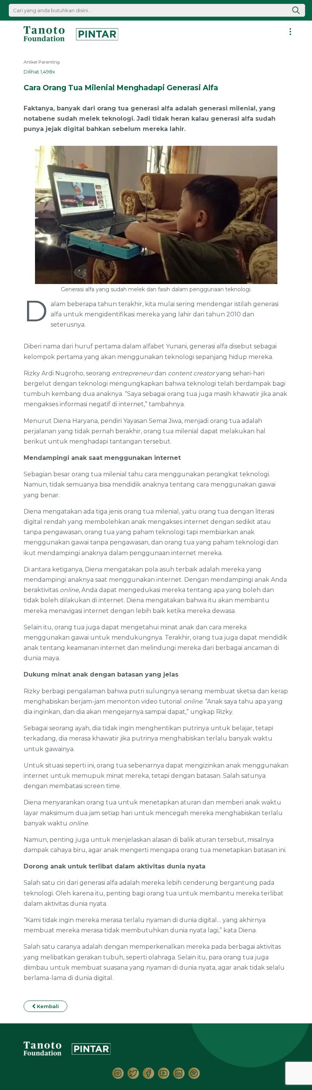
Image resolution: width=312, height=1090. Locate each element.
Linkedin (179, 1073)
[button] (296, 10)
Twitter (133, 1073)
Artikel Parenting (42, 62)
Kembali (47, 1006)
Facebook (148, 1073)
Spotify (194, 1073)
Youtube (163, 1073)
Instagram (118, 1073)
